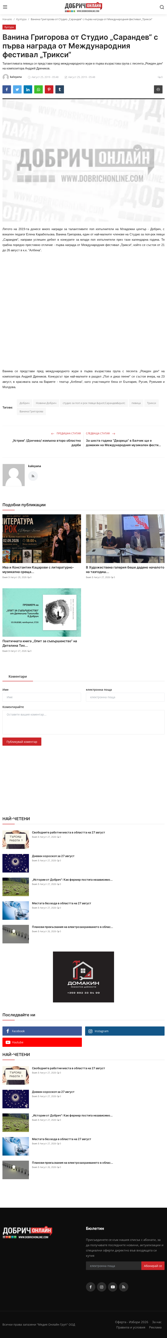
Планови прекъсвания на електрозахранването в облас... (72, 927)
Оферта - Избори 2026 (131, 1322)
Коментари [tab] (18, 676)
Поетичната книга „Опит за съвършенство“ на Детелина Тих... (39, 643)
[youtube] (112, 1287)
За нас (157, 1322)
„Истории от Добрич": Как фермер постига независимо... (72, 879)
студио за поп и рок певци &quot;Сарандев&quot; (94, 403)
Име (5, 690)
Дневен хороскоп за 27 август (53, 856)
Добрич (25, 403)
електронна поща (99, 690)
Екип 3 (6, 577)
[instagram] (101, 1287)
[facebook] (90, 1287)
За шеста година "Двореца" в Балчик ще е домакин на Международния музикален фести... (123, 443)
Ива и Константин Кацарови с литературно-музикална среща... (38, 569)
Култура (21, 19)
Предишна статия (68, 433)
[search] (162, 7)
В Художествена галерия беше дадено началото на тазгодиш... (125, 569)
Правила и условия (130, 1327)
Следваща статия (98, 433)
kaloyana (34, 466)
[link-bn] (83, 977)
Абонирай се (153, 1266)
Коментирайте (13, 707)
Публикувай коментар (22, 742)
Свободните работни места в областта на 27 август (68, 832)
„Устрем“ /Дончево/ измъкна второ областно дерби (46, 443)
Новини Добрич (46, 403)
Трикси (151, 403)
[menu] (5, 7)
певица (136, 403)
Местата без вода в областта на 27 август (61, 903)
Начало (7, 19)
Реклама (155, 1327)
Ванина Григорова (31, 411)
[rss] (123, 1287)
